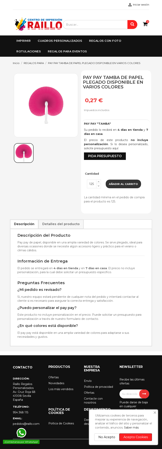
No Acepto (106, 437)
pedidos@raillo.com (26, 424)
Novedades (56, 383)
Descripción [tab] (24, 224)
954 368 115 (20, 412)
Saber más (131, 427)
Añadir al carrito (123, 184)
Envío (88, 381)
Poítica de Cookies (61, 423)
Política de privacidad (98, 387)
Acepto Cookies (135, 437)
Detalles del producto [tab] (61, 224)
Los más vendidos (60, 389)
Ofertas (53, 377)
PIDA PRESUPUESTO (105, 156)
